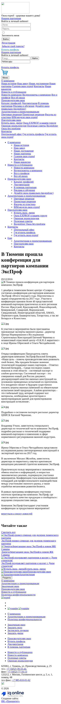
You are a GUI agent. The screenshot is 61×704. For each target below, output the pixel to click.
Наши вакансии (22, 162)
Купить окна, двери (11, 123)
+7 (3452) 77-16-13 (17, 671)
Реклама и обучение (23, 106)
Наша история (8, 83)
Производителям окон (13, 100)
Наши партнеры (22, 153)
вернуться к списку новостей (16, 513)
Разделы (7, 577)
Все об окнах (18, 97)
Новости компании (11, 94)
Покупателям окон (11, 120)
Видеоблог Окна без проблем (29, 224)
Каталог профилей (11, 103)
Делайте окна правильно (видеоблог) (25, 107)
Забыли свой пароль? (13, 46)
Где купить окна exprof (26, 235)
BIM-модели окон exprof (25, 117)
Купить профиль (16, 641)
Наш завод (22, 83)
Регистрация (8, 42)
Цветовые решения (11, 114)
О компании (7, 80)
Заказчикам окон (10, 586)
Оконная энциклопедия (13, 125)
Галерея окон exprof (22, 86)
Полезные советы (36, 125)
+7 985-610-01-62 (21, 680)
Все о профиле (21, 173)
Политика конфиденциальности (18, 594)
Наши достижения (39, 83)
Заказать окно (15, 627)
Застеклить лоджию (18, 630)
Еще (10, 238)
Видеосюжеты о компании (36, 94)
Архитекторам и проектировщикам (20, 111)
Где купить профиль (33, 134)
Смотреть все (8, 532)
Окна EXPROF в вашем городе (39, 123)
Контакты (39, 86)
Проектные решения (33, 114)
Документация (29, 103)
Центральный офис (11, 134)
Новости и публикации (13, 92)
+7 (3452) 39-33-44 (16, 669)
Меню (5, 78)
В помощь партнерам (25, 187)
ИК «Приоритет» (10, 701)
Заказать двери (15, 633)
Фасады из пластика (24, 204)
